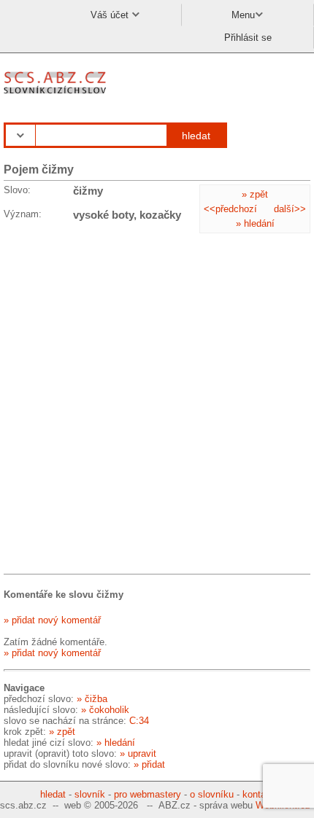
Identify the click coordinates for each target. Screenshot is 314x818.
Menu (243, 14)
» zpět (255, 194)
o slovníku (212, 794)
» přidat (149, 764)
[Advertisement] (157, 400)
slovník (89, 794)
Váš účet (111, 14)
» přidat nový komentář (52, 620)
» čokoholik (105, 709)
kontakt (258, 794)
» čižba (92, 698)
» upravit (138, 753)
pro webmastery (147, 794)
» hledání (255, 223)
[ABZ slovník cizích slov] (57, 94)
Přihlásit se (248, 37)
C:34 (139, 720)
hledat (196, 135)
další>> (290, 208)
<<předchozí (230, 208)
